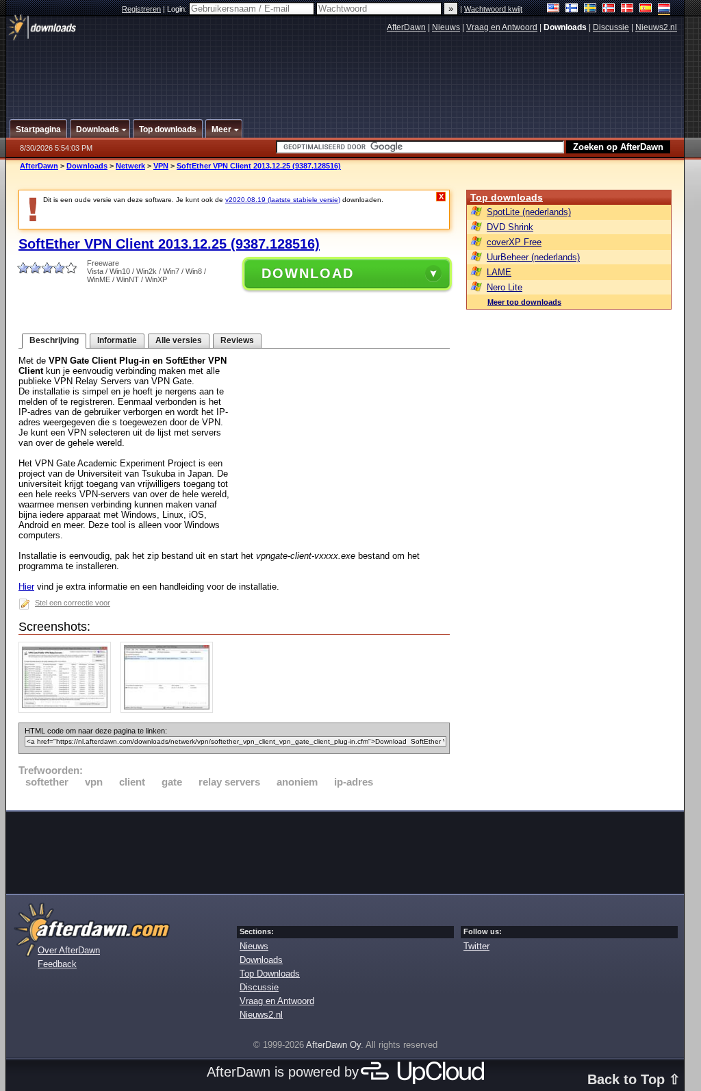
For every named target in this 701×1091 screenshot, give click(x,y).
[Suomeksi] (571, 9)
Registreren (141, 9)
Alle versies (178, 340)
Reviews (237, 340)
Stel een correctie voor (72, 603)
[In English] (553, 9)
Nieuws (446, 27)
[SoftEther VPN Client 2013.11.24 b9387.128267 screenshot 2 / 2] (170, 710)
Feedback (57, 964)
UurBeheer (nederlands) (533, 257)
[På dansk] (627, 9)
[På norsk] (608, 9)
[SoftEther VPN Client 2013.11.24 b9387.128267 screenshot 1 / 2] (68, 710)
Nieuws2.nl (656, 27)
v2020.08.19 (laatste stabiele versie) (282, 199)
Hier (26, 586)
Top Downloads (270, 973)
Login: (178, 9)
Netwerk (130, 166)
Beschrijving (54, 340)
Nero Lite (504, 287)
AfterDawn (406, 27)
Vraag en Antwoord (501, 27)
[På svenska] (590, 9)
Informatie (117, 340)
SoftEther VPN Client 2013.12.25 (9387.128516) (259, 166)
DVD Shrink (510, 227)
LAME (499, 272)
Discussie (611, 27)
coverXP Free (514, 242)
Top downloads (506, 197)
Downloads (86, 166)
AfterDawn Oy (333, 1045)
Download (308, 273)
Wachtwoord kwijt (493, 9)
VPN (160, 166)
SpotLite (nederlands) (529, 212)
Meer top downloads (524, 302)
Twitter (476, 946)
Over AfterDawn (69, 950)
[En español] (645, 9)
